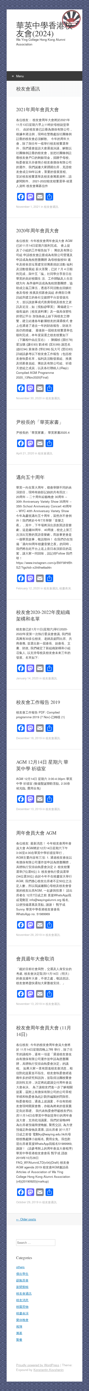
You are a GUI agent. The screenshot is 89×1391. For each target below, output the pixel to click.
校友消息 (22, 1300)
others (20, 1267)
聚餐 (19, 1339)
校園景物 (22, 1306)
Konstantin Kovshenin (48, 1369)
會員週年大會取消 (35, 958)
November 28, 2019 (29, 935)
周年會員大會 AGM (36, 833)
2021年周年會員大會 (37, 109)
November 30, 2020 (29, 398)
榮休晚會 (22, 1320)
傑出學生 (22, 1273)
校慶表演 (65, 588)
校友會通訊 (51, 206)
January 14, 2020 (27, 678)
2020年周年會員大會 (37, 230)
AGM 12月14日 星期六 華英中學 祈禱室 (42, 765)
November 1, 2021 (28, 206)
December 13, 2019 (29, 809)
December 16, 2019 (29, 738)
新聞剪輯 (22, 1287)
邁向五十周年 (30, 477)
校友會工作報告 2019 (38, 702)
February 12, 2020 (28, 588)
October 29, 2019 (27, 1202)
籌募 (19, 1333)
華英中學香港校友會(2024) (44, 29)
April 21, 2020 (25, 453)
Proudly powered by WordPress (37, 1365)
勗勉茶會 (22, 1280)
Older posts (26, 1219)
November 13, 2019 (29, 1004)
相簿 (19, 1326)
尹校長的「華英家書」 (40, 422)
